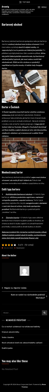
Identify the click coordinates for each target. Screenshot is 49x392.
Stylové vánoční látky (10, 332)
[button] (42, 7)
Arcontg (5, 6)
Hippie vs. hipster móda (15, 288)
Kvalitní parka (7, 348)
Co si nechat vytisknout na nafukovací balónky (21, 327)
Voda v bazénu (8, 337)
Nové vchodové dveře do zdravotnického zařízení (22, 343)
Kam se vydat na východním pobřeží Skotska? (28, 296)
